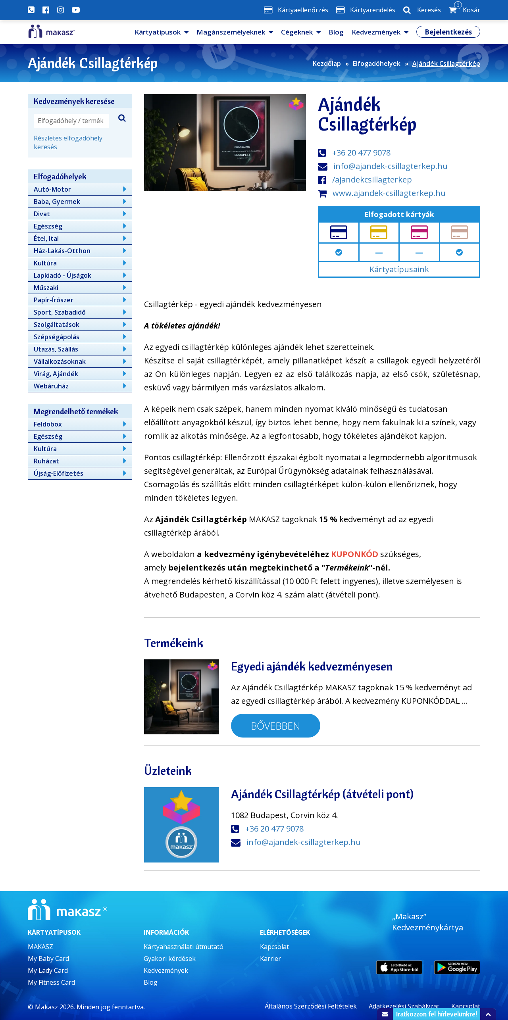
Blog (336, 31)
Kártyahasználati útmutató (183, 946)
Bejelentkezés (448, 31)
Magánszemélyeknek (230, 31)
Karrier (270, 958)
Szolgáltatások (56, 324)
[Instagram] (60, 10)
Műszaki (46, 287)
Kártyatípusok (158, 31)
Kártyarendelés (372, 10)
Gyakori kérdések (170, 958)
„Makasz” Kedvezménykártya (427, 922)
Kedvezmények (376, 31)
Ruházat (46, 461)
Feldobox (48, 424)
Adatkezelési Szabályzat (404, 1006)
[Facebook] (45, 10)
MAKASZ (40, 946)
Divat (42, 213)
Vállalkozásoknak (60, 361)
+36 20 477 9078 (361, 152)
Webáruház (51, 386)
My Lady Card (48, 970)
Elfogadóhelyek (376, 63)
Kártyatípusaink (399, 269)
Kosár (468, 8)
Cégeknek (297, 31)
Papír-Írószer (53, 300)
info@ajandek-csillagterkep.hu (390, 166)
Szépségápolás (56, 336)
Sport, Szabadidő (60, 312)
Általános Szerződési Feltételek (311, 1006)
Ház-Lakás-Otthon (62, 250)
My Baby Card (48, 958)
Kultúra (45, 263)
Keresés (429, 10)
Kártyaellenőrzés (303, 10)
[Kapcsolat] (31, 10)
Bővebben (275, 725)
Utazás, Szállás (56, 349)
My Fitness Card (51, 982)
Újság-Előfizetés (58, 473)
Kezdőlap (327, 63)
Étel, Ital (46, 238)
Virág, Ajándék (56, 373)
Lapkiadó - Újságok (62, 275)
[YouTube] (76, 10)
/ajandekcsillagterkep (372, 179)
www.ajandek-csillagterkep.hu (389, 193)
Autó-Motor (52, 189)
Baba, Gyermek (57, 201)
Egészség (48, 226)
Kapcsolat (274, 946)
